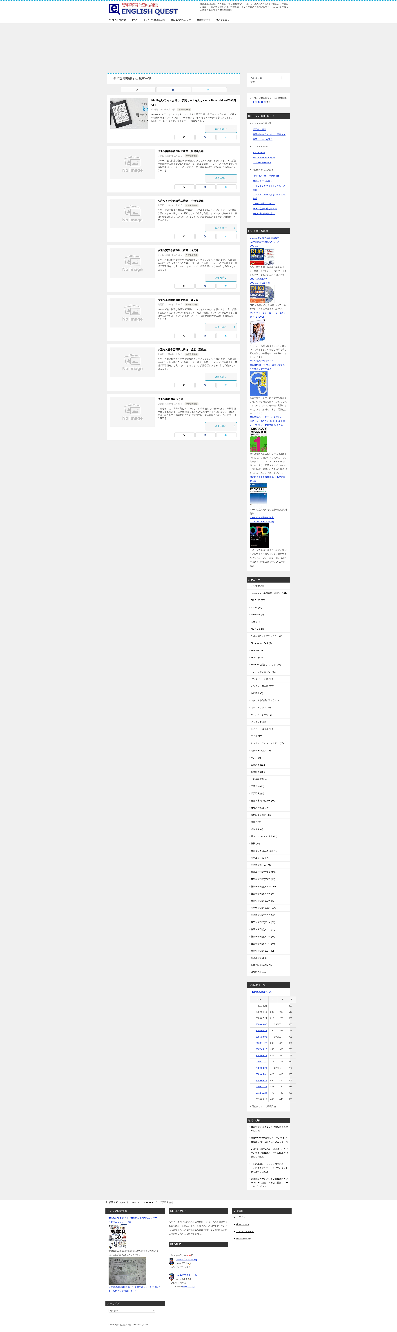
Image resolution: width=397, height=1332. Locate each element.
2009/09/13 (261, 1080)
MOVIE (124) (257, 629)
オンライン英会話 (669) (262, 686)
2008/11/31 (261, 1061)
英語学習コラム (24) (261, 865)
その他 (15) (256, 736)
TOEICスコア (188, 1286)
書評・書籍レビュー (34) (263, 800)
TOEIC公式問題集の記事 (262, 517)
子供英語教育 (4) (259, 779)
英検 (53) (255, 843)
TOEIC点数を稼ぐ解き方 (265, 208)
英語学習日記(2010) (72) (263, 901)
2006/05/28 (261, 1030)
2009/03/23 (261, 1068)
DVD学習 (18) (257, 586)
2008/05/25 (261, 1055)
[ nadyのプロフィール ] (187, 1275)
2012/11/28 (261, 1093)
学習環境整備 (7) (259, 793)
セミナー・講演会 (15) (262, 729)
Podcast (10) (257, 650)
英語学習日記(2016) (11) (263, 943)
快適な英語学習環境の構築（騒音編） (179, 300)
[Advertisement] (198, 46)
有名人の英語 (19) (260, 807)
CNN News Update (262, 162)
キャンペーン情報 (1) (261, 715)
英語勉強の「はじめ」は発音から (269, 134)
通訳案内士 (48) (258, 972)
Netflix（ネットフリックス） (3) (266, 636)
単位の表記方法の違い (264, 213)
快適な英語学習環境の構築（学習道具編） (182, 151)
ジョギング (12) (258, 722)
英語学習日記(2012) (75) (263, 915)
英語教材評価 (203, 20)
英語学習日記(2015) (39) (263, 936)
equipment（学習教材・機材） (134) (269, 593)
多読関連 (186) (258, 772)
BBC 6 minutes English (264, 157)
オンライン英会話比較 (154, 20)
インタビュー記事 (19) (262, 679)
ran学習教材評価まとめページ (264, 242)
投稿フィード (242, 1224)
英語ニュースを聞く (262, 139)
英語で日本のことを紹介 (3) (264, 850)
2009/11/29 (261, 1086)
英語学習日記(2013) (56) (263, 922)
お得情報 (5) (257, 693)
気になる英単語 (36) (261, 815)
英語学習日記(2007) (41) (263, 879)
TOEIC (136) (257, 657)
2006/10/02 (261, 1037)
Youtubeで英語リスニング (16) (266, 664)
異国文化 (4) (257, 829)
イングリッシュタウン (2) (263, 671)
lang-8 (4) (256, 621)
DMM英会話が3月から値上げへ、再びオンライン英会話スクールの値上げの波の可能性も (269, 1153)
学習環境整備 (184, 110)
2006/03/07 (261, 1024)
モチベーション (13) (261, 750)
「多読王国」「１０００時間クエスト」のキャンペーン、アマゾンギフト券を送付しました (269, 1167)
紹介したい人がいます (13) (264, 836)
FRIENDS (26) (258, 600)
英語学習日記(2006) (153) (263, 872)
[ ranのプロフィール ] (186, 1259)
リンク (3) (256, 757)
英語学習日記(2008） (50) (264, 886)
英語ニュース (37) (260, 858)
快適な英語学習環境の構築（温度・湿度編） (183, 349)
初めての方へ (222, 20)
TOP (131, 1202)
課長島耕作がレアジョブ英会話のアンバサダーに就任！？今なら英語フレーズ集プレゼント (269, 1182)
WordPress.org (243, 1238)
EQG (134, 20)
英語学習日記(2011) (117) (263, 908)
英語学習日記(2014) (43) (263, 929)
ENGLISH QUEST (117, 20)
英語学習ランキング (181, 20)
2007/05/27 (261, 1049)
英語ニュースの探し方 (264, 180)
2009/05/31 (261, 1074)
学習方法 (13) (257, 786)
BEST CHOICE (259, 102)
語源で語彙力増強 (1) (261, 965)
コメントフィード (245, 1231)
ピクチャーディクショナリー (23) (267, 743)
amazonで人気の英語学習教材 (264, 238)
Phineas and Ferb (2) (261, 643)
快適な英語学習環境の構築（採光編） (179, 250)
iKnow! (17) (256, 607)
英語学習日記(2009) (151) (263, 893)
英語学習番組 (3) (259, 958)
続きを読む (221, 128)
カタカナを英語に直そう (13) (265, 700)
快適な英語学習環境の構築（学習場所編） (182, 200)
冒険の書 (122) (258, 765)
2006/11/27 (261, 1043)
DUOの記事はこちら (260, 279)
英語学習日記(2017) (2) (262, 951)
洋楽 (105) (256, 822)
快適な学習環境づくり (170, 399)
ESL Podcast (259, 152)
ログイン (240, 1217)
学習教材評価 (259, 129)
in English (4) (257, 614)
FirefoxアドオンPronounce (266, 176)
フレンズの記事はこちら (262, 361)
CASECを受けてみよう (264, 203)
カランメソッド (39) (261, 707)
